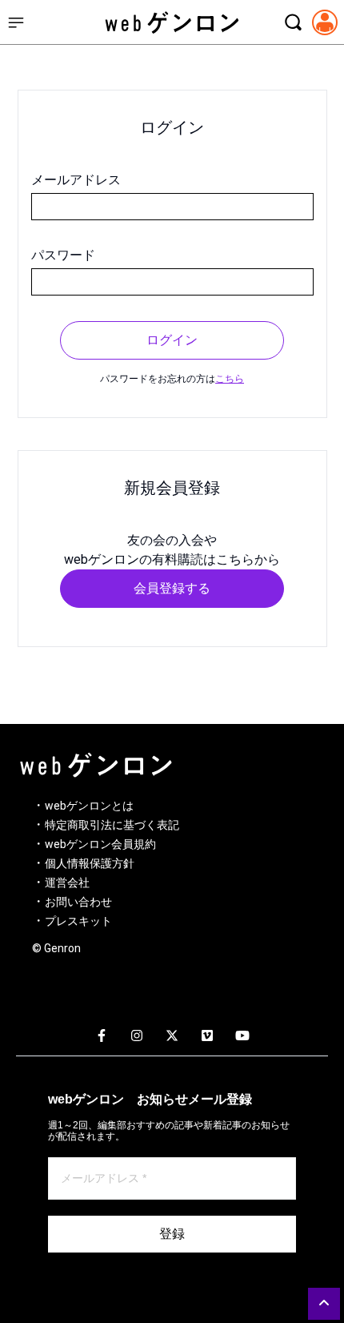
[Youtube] (242, 1036)
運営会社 (67, 882)
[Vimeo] (207, 1036)
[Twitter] (172, 1036)
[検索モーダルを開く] (293, 22)
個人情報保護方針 (89, 863)
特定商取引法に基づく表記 (112, 824)
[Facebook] (101, 1036)
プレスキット (78, 921)
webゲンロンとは (89, 805)
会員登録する (172, 588)
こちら (229, 378)
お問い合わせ (78, 901)
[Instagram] (136, 1036)
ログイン (172, 340)
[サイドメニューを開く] (16, 22)
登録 (172, 1234)
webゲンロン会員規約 (100, 844)
